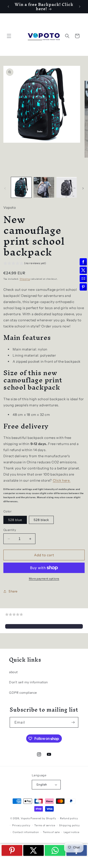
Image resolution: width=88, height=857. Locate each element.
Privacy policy (21, 825)
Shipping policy (69, 825)
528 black (41, 520)
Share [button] (13, 591)
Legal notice (71, 832)
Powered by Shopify (43, 818)
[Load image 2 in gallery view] (44, 187)
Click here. (62, 480)
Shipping (25, 278)
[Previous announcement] (8, 7)
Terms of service (44, 825)
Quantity (9, 530)
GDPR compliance (23, 693)
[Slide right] (83, 188)
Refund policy (69, 818)
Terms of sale (51, 832)
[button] (9, 36)
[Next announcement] (80, 7)
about (13, 672)
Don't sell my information (28, 682)
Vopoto (25, 818)
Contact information (26, 832)
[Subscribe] (73, 722)
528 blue (15, 520)
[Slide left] (5, 188)
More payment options (44, 578)
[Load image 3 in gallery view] (66, 187)
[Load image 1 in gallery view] (21, 187)
